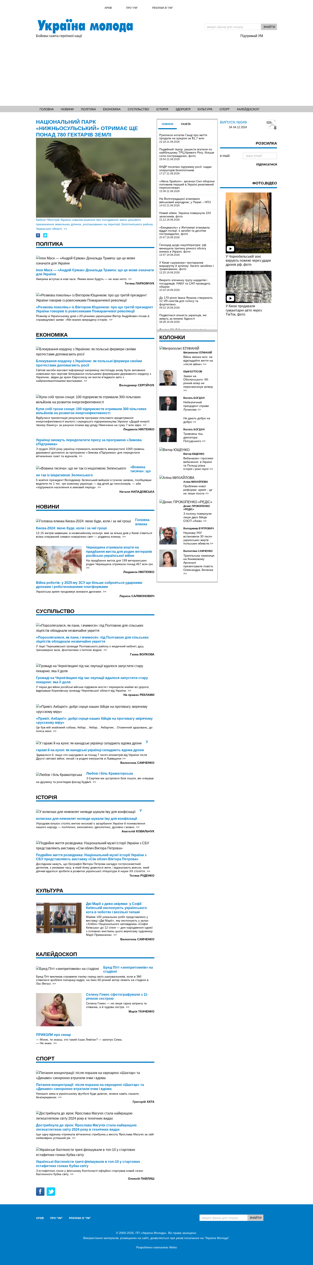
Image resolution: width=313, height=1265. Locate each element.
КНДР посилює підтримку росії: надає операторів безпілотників (185, 170)
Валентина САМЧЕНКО (137, 762)
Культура (205, 109)
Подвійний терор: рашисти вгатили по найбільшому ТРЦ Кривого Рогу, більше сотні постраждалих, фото (186, 154)
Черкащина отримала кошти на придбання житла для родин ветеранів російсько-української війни (119, 551)
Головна (47, 109)
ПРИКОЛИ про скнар (53, 1035)
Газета (186, 124)
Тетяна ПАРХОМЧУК (139, 283)
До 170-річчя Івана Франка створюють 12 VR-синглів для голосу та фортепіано (185, 302)
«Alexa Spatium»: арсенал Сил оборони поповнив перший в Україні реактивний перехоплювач (187, 186)
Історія (162, 109)
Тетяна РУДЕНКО (141, 875)
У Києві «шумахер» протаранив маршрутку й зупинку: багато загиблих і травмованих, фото (186, 267)
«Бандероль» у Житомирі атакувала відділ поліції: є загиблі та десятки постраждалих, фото (184, 232)
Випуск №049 (233, 122)
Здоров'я (182, 109)
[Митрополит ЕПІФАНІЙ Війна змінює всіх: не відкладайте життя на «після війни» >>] (187, 348)
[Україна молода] (85, 26)
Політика (88, 109)
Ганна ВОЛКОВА (142, 654)
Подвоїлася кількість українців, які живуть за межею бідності (182, 318)
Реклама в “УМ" (162, 7)
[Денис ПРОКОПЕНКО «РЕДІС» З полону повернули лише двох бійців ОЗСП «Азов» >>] (187, 502)
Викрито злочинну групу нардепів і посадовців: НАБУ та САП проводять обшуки (184, 285)
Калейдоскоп (248, 109)
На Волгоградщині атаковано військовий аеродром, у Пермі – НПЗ (185, 202)
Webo (173, 1247)
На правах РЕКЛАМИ (138, 694)
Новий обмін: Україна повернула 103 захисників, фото (185, 216)
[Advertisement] (156, 70)
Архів (108, 7)
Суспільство (138, 109)
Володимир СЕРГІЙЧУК (136, 385)
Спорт (225, 109)
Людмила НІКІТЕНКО (138, 429)
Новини (67, 109)
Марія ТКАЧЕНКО (141, 1011)
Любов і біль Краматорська (109, 773)
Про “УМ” (132, 7)
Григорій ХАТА (143, 1101)
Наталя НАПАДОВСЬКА (136, 491)
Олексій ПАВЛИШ (141, 1178)
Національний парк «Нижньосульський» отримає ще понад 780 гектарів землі (87, 128)
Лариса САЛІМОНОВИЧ (136, 596)
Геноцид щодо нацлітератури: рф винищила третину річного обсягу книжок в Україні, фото (182, 249)
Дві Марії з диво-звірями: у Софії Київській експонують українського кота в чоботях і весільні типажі (116, 908)
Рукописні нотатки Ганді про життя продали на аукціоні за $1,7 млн (183, 138)
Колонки (172, 337)
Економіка (112, 109)
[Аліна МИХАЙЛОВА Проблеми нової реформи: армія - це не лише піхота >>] (187, 477)
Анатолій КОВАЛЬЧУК (138, 831)
